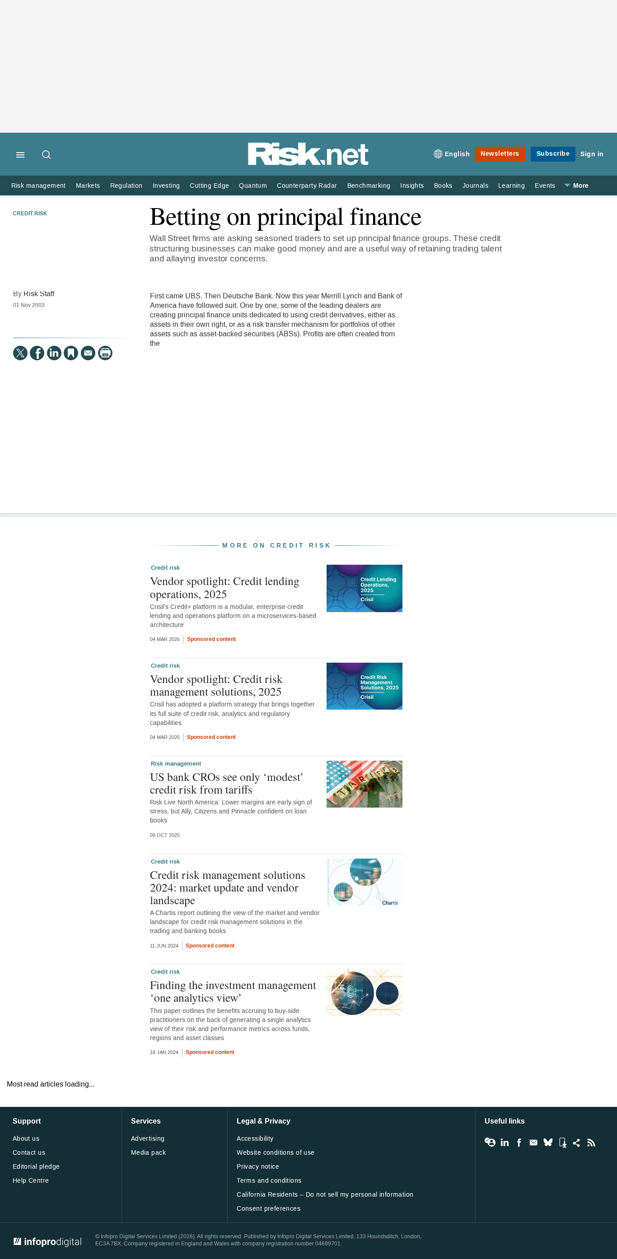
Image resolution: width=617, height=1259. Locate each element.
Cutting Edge (209, 186)
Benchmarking (369, 186)
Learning (511, 186)
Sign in (592, 154)
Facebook (519, 1142)
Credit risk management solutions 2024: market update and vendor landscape (227, 887)
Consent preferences (268, 1208)
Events (545, 186)
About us (26, 1138)
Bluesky (547, 1142)
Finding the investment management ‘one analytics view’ (233, 990)
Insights (412, 186)
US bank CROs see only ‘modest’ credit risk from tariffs (227, 782)
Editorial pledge (36, 1166)
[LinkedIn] (54, 353)
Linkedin (504, 1142)
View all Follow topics (490, 1142)
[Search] (47, 155)
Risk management (38, 186)
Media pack (148, 1152)
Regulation (126, 186)
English (457, 154)
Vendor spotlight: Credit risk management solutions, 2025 (216, 684)
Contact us (29, 1152)
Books (443, 186)
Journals (475, 186)
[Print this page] (105, 353)
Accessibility (255, 1138)
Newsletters (500, 153)
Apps (562, 1142)
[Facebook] (37, 353)
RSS (591, 1142)
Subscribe (553, 153)
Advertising (148, 1138)
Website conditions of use (276, 1152)
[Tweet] (20, 353)
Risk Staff (38, 293)
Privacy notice (258, 1166)
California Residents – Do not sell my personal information (325, 1194)
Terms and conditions (269, 1180)
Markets (88, 186)
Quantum (253, 186)
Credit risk (30, 214)
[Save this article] (71, 353)
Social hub (576, 1142)
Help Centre (31, 1180)
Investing (166, 186)
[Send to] (88, 353)
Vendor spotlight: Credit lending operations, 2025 (224, 586)
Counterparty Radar (307, 186)
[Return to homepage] (308, 163)
